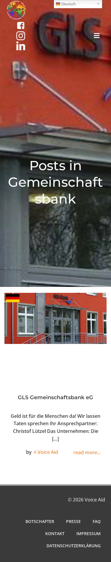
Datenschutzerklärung (73, 545)
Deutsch (68, 4)
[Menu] (96, 36)
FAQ (97, 521)
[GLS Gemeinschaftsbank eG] (55, 318)
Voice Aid (48, 452)
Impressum (88, 533)
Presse (73, 521)
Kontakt (55, 533)
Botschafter (39, 521)
